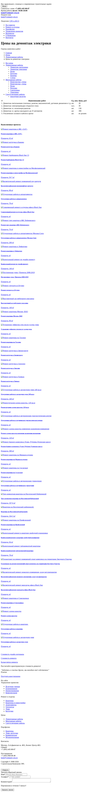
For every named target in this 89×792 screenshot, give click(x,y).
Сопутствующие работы (15, 94)
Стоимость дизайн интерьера (12, 654)
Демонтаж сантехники (19, 67)
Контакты (9, 38)
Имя (3, 774)
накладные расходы (18, 96)
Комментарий (6, 782)
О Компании (11, 35)
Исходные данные (13, 687)
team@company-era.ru (10, 13)
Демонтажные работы (14, 65)
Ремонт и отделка (12, 27)
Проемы (13, 76)
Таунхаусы (10, 707)
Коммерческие (11, 735)
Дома (8, 709)
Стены (12, 78)
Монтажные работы (13, 80)
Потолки (13, 73)
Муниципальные (12, 737)
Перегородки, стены (18, 82)
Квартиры (10, 701)
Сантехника (15, 90)
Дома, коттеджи (12, 733)
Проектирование (12, 691)
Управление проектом (14, 31)
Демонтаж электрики (18, 69)
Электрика (14, 92)
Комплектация (11, 693)
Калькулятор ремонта (9, 662)
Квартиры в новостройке (15, 703)
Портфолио (10, 29)
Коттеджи (9, 711)
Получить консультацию (10, 676)
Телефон (5, 777)
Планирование (11, 689)
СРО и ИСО (14, 21)
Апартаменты (11, 705)
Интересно (10, 33)
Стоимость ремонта (8, 658)
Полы (12, 71)
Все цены (9, 63)
